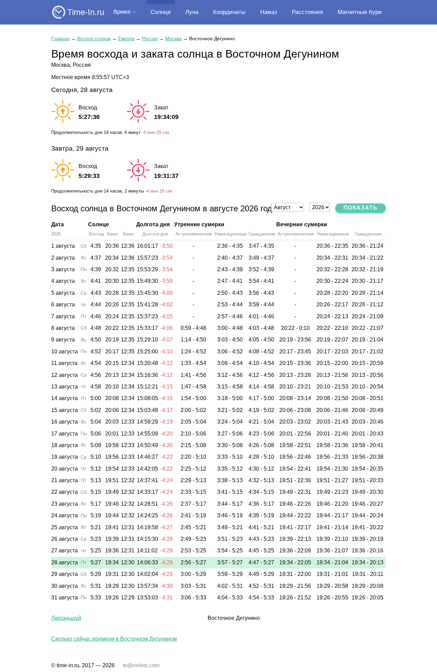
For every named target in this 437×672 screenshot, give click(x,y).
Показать (360, 208)
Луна (191, 12)
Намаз (268, 12)
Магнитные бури (360, 12)
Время (121, 12)
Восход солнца (94, 38)
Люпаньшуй (66, 618)
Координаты (229, 12)
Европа (126, 38)
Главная (60, 38)
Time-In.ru (85, 12)
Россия (150, 38)
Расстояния (307, 12)
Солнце (161, 12)
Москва (173, 38)
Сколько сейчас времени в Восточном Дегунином (114, 639)
